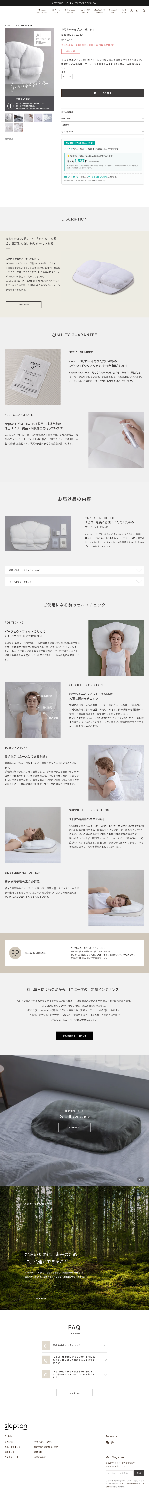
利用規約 (9, 1442)
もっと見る (74, 1393)
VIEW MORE (23, 304)
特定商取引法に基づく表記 (46, 1447)
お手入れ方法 (67, 112)
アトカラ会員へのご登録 (98, 177)
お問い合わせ (40, 1457)
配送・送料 (66, 118)
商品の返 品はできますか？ (67, 1345)
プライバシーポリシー (44, 1442)
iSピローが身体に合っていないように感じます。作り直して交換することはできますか (74, 1360)
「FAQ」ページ (69, 1019)
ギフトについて (68, 132)
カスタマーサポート (14, 1457)
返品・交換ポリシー (14, 1447)
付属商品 (65, 125)
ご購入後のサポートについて (74, 1036)
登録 (139, 1473)
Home (7, 26)
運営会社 (38, 1452)
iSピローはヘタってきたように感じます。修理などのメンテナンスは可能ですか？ (74, 1374)
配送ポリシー (11, 1452)
